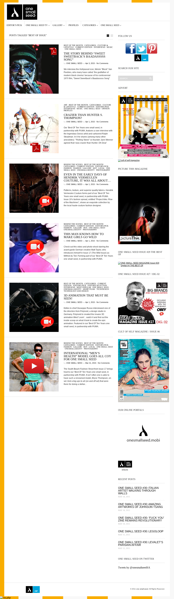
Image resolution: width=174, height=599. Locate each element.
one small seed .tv (141, 466)
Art (65, 105)
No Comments (102, 63)
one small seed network (141, 57)
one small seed (110, 25)
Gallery (58, 25)
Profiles (73, 25)
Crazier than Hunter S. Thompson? (83, 116)
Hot (95, 168)
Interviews (99, 47)
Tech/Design (103, 289)
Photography (103, 170)
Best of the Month (73, 45)
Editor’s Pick (14, 25)
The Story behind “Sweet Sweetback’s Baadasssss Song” (84, 56)
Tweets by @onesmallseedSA (134, 567)
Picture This (80, 589)
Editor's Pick (102, 107)
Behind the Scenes (73, 164)
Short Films (89, 289)
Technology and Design (76, 291)
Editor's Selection (97, 285)
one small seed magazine (16, 589)
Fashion (68, 168)
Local (101, 168)
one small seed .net (158, 466)
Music (110, 47)
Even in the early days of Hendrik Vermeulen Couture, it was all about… (87, 177)
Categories (89, 25)
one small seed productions (66, 589)
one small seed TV (37, 25)
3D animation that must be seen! (86, 297)
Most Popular (84, 287)
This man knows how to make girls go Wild (84, 235)
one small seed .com (125, 466)
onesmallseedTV (86, 170)
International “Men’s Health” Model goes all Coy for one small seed (87, 356)
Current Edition (83, 47)
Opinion (106, 109)
